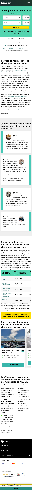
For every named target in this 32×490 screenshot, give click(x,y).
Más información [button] (17, 485)
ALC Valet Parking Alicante (6, 284)
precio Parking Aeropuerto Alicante (9, 310)
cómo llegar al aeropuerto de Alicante (17, 96)
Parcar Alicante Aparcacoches (6, 289)
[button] (10, 273)
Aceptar (16, 488)
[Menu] (29, 3)
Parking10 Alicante (4, 300)
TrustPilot (16, 33)
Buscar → (16, 27)
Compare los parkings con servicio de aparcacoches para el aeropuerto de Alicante (16, 315)
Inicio (4, 48)
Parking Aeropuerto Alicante (15, 48)
